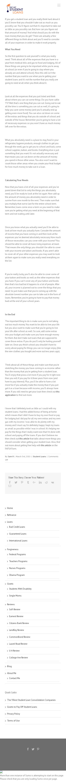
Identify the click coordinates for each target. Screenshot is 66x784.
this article (24, 438)
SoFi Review (14, 609)
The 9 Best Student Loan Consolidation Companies (31, 700)
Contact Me (14, 678)
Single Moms (15, 595)
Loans (10, 521)
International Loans (18, 540)
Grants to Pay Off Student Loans (22, 706)
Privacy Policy (13, 713)
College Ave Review (18, 657)
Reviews (11, 604)
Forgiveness (12, 549)
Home (10, 508)
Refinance (11, 515)
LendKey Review (16, 630)
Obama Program (17, 575)
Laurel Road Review (18, 643)
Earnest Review (16, 616)
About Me (11, 673)
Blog (9, 666)
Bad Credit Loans (17, 526)
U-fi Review (14, 650)
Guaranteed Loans (17, 533)
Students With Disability (20, 588)
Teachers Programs (18, 561)
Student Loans (39, 456)
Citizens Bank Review (19, 623)
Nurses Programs (17, 568)
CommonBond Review (19, 637)
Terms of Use (13, 720)
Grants (10, 583)
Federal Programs (17, 554)
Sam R (11, 456)
